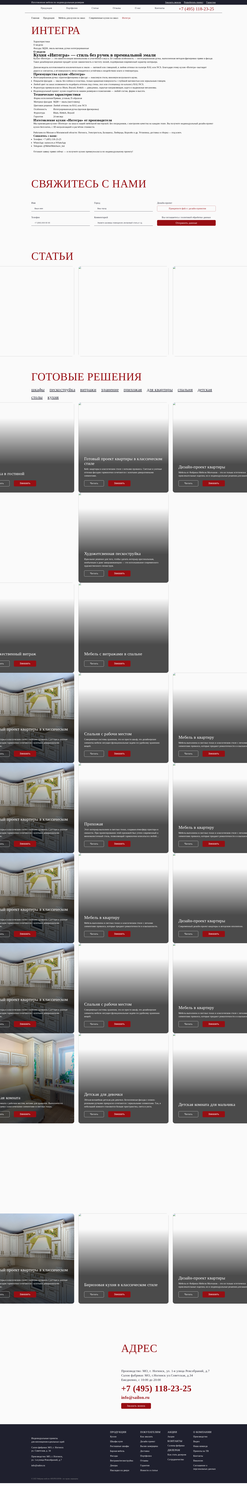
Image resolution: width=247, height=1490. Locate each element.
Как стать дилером (177, 1454)
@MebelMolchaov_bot (54, 146)
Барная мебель (117, 1451)
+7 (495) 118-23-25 (52, 139)
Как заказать (146, 1436)
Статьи (95, 8)
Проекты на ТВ (201, 1451)
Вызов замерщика (149, 1446)
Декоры (114, 1465)
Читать (59, 347)
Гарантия (144, 1465)
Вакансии (198, 1460)
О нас (138, 8)
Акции (171, 1436)
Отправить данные (186, 222)
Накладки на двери (119, 1470)
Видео (196, 1441)
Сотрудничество (176, 1459)
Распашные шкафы (119, 1446)
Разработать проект (193, 2)
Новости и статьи (149, 1470)
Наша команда (200, 1446)
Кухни (113, 1436)
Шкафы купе (116, 1441)
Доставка (144, 1451)
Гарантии (211, 2)
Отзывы (117, 8)
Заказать (25, 483)
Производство (200, 1436)
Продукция (46, 8)
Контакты (160, 8)
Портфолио (71, 8)
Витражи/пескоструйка (121, 1460)
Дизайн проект (147, 1441)
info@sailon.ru (135, 1397)
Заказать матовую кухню (107, 311)
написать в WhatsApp (55, 142)
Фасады (114, 1456)
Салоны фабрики (176, 1445)
